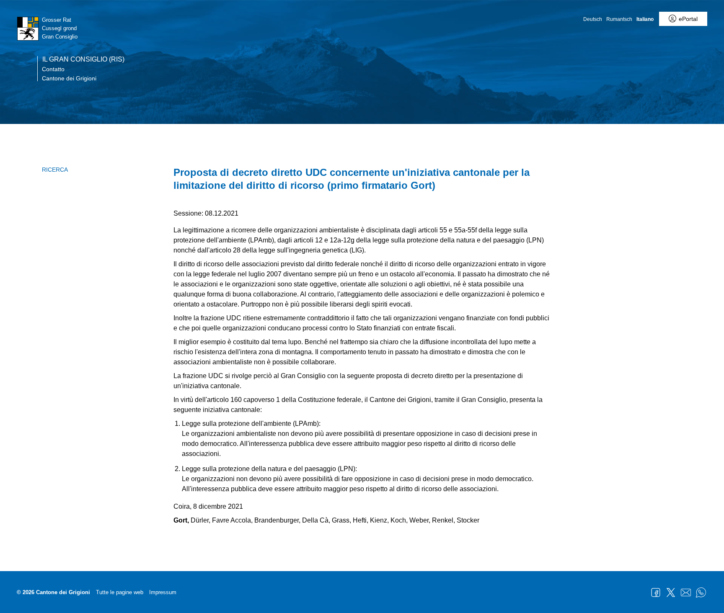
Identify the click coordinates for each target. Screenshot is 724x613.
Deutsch (592, 19)
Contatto (53, 69)
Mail (686, 592)
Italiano (645, 19)
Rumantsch (619, 19)
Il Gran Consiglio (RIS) (83, 59)
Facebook (655, 592)
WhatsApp (701, 592)
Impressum (162, 592)
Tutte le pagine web (119, 592)
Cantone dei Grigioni (69, 78)
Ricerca (55, 169)
